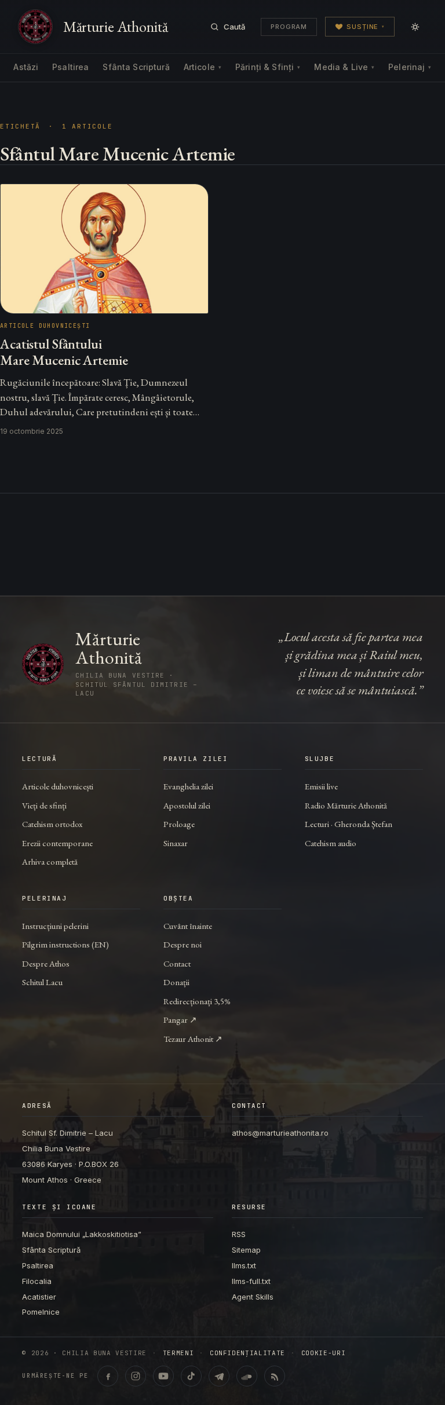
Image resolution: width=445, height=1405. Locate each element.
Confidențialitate (247, 1353)
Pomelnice (41, 1311)
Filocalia (37, 1281)
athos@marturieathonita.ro (280, 1132)
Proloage (179, 823)
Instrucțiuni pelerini (55, 925)
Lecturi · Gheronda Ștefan (348, 823)
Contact (177, 963)
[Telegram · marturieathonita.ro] (219, 1376)
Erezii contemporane (57, 842)
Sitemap (246, 1249)
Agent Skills (252, 1296)
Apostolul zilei (186, 805)
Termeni (178, 1353)
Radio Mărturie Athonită (346, 805)
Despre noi (182, 944)
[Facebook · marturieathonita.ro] (107, 1376)
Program (289, 27)
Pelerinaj (409, 67)
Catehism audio (330, 842)
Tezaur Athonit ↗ (192, 1038)
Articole (202, 67)
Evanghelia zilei (188, 786)
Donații (176, 981)
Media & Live (344, 67)
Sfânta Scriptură (136, 67)
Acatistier (39, 1296)
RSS (239, 1234)
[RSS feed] (274, 1376)
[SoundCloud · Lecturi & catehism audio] (246, 1376)
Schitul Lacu (42, 981)
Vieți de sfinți (44, 805)
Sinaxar (175, 842)
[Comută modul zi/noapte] (415, 26)
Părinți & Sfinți (267, 67)
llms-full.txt (251, 1281)
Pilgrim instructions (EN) (65, 944)
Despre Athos (46, 963)
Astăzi (25, 67)
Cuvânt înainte (187, 925)
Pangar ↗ (180, 1019)
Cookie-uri (323, 1353)
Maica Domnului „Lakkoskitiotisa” (81, 1234)
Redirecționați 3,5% (197, 1001)
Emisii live (321, 786)
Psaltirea (70, 67)
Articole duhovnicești (57, 786)
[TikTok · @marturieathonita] (191, 1376)
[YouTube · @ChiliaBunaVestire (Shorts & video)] (163, 1376)
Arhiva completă (50, 861)
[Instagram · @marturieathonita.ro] (135, 1376)
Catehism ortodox (52, 823)
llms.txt (244, 1265)
